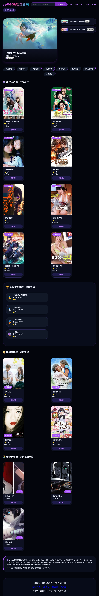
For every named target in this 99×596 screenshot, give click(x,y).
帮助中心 (46, 587)
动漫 (87, 4)
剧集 (76, 4)
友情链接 (55, 587)
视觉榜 (94, 4)
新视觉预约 (90, 29)
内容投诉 (64, 587)
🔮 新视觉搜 (61, 4)
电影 (71, 4)
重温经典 (13, 400)
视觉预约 (13, 502)
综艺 (82, 4)
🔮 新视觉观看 (10, 58)
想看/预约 (13, 130)
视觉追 (87, 21)
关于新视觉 (36, 587)
